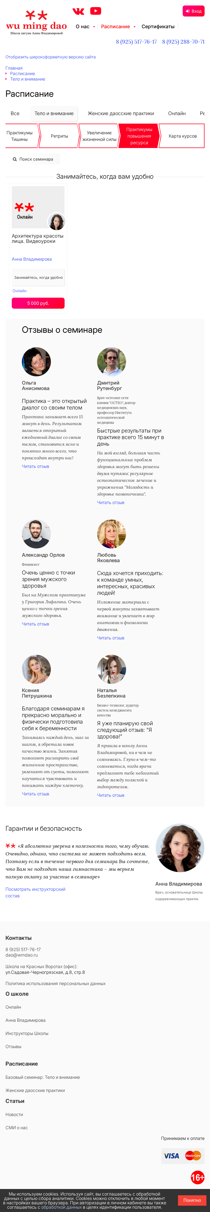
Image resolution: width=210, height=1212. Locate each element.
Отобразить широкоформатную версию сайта (50, 56)
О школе (17, 994)
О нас (82, 26)
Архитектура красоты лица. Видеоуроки (37, 238)
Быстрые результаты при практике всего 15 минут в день (130, 437)
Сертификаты (158, 26)
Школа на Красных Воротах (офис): (41, 966)
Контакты (18, 938)
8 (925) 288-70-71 (183, 41)
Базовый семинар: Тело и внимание (42, 1077)
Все (15, 113)
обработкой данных (61, 1207)
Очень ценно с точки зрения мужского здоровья (48, 579)
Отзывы (13, 1046)
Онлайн (177, 113)
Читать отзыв (35, 466)
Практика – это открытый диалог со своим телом (54, 404)
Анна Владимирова (32, 259)
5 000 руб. (38, 303)
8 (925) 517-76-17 (136, 41)
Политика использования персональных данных (55, 983)
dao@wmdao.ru (21, 955)
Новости (14, 1114)
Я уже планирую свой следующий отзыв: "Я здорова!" (125, 730)
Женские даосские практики (121, 113)
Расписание (115, 26)
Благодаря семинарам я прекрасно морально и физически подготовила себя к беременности (53, 718)
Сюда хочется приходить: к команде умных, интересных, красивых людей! (130, 583)
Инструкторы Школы (26, 1033)
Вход (197, 11)
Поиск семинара (36, 159)
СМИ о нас (16, 1127)
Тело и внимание (54, 113)
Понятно (192, 1200)
